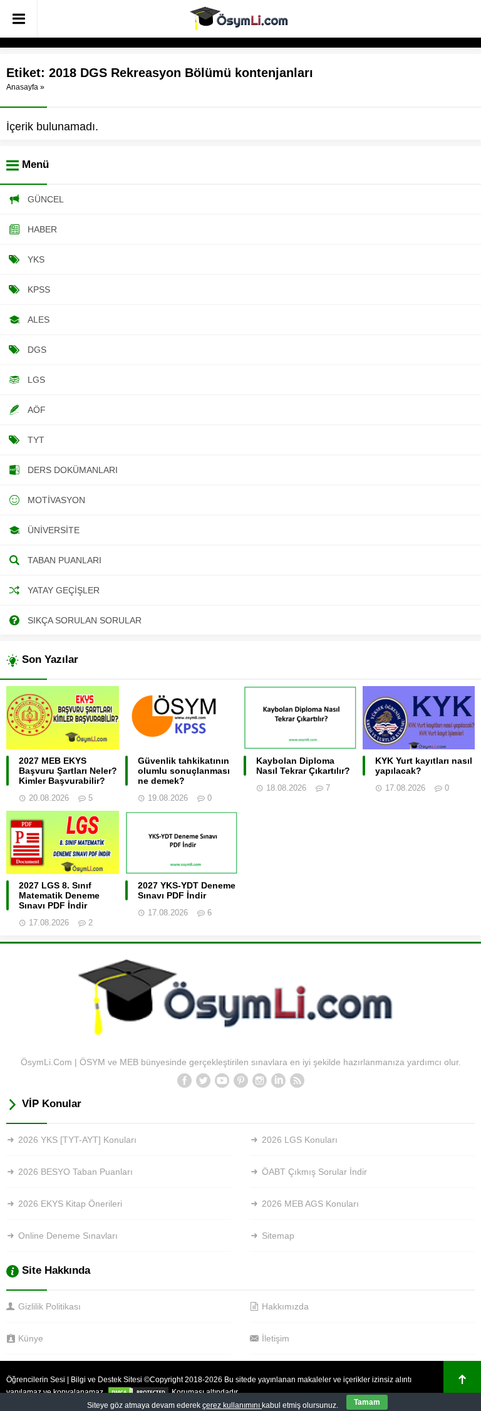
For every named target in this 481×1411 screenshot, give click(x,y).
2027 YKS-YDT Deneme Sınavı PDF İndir (186, 890)
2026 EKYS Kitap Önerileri (70, 1204)
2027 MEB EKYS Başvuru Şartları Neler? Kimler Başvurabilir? (68, 771)
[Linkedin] (278, 1080)
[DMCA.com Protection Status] (138, 1392)
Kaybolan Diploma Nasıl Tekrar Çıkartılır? (303, 766)
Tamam (367, 1402)
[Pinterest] (240, 1080)
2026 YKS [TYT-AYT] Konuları (77, 1140)
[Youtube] (221, 1080)
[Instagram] (259, 1080)
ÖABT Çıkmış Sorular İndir (314, 1172)
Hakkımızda (285, 1306)
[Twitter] (202, 1080)
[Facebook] (184, 1080)
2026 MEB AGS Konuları (310, 1204)
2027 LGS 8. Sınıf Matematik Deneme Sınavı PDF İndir (59, 895)
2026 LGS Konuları (300, 1140)
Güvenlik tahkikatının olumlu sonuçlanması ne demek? (184, 771)
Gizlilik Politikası (49, 1306)
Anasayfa (22, 87)
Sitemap (278, 1236)
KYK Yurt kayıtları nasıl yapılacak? (423, 766)
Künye (30, 1338)
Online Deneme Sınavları (68, 1236)
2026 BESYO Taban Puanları (75, 1172)
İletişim (275, 1338)
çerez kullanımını (232, 1405)
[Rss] (296, 1080)
